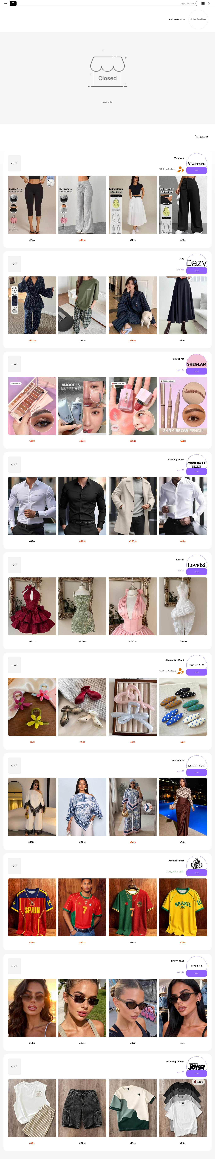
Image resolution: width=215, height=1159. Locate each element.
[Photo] (197, 163)
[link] (198, 19)
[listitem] (107, 199)
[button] (209, 3)
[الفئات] (203, 3)
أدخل (15, 163)
